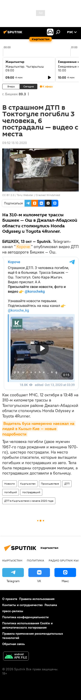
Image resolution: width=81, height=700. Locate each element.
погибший (10, 492)
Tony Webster (25, 195)
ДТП (67, 483)
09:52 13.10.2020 (14, 143)
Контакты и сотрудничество (22, 605)
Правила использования (36, 599)
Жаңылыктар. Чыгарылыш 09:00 (24, 68)
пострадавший (31, 492)
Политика (35, 560)
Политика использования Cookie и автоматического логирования (27, 625)
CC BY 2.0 (8, 195)
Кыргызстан (28, 483)
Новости (9, 483)
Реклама (51, 605)
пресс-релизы (12, 611)
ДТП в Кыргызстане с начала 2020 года (28, 500)
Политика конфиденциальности (25, 617)
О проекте (9, 599)
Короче (23, 246)
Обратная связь (13, 644)
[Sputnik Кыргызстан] (13, 34)
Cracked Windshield (48, 195)
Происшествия (50, 483)
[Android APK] (16, 657)
